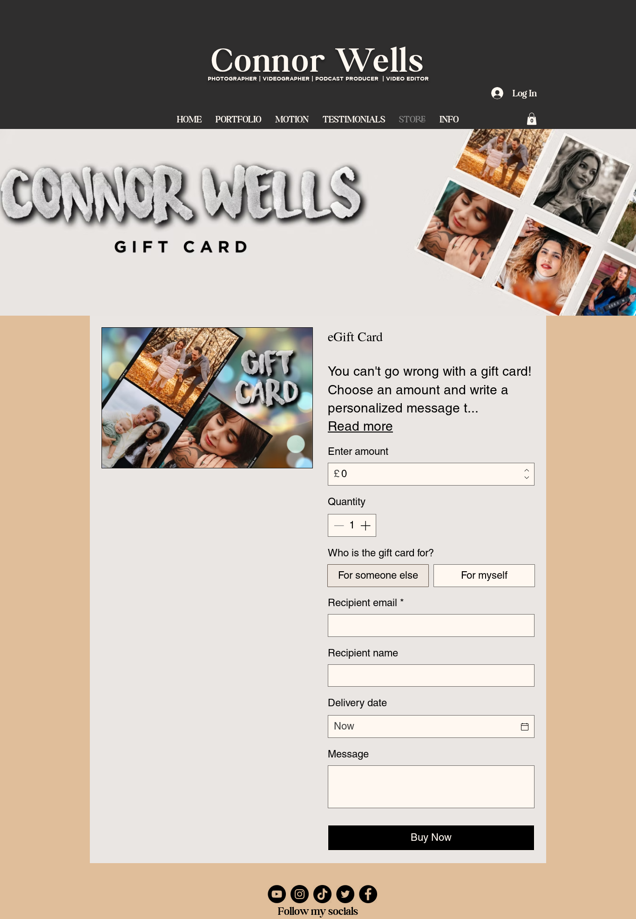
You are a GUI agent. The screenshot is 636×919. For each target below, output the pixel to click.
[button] (292, 118)
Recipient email (366, 602)
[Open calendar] (524, 726)
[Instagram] (300, 894)
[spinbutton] (352, 525)
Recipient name (363, 653)
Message (348, 754)
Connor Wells (318, 60)
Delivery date (357, 703)
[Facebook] (368, 894)
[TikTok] (322, 894)
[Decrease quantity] (337, 525)
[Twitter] (345, 894)
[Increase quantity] (366, 525)
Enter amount (358, 451)
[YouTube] (277, 894)
